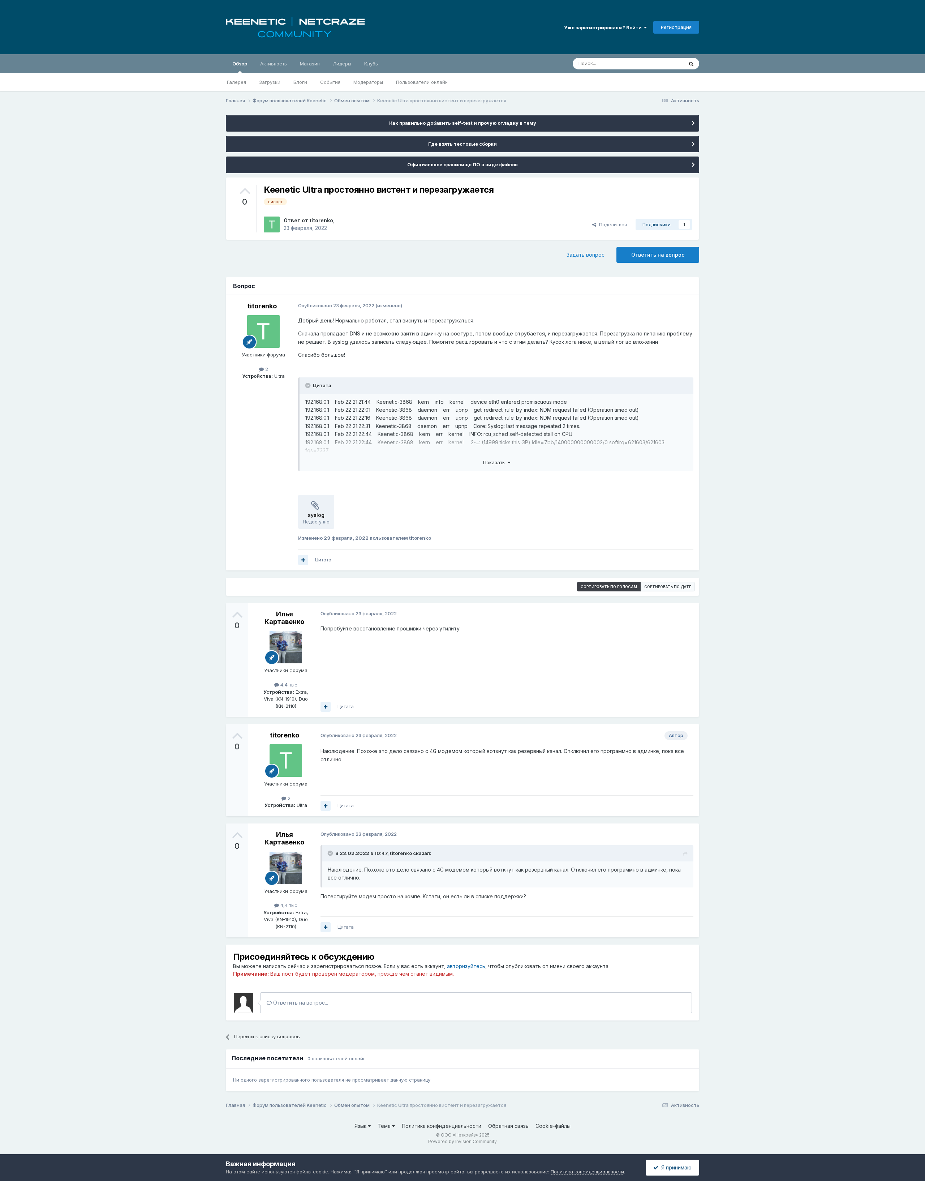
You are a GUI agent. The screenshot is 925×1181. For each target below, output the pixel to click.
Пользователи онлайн (422, 82)
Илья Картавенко (284, 618)
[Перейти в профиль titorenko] (272, 224)
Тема (385, 1126)
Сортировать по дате (667, 587)
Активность (273, 64)
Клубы (371, 64)
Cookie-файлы (553, 1126)
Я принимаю (675, 1167)
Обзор (239, 64)
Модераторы (368, 82)
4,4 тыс (288, 685)
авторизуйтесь (466, 966)
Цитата (323, 559)
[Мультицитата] (303, 560)
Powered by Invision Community (462, 1141)
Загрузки (269, 82)
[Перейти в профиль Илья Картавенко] (286, 647)
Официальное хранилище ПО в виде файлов (462, 164)
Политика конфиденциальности (441, 1126)
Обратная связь (508, 1126)
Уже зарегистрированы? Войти (604, 27)
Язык (361, 1126)
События (330, 82)
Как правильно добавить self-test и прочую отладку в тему (462, 123)
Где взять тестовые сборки (462, 144)
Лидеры (342, 64)
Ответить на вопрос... (300, 1003)
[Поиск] (691, 63)
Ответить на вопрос (657, 255)
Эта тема (664, 63)
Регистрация (676, 27)
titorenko (321, 220)
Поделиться (611, 224)
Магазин (310, 64)
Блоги (300, 82)
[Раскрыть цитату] (308, 385)
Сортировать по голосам (609, 587)
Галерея (236, 82)
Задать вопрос (586, 255)
